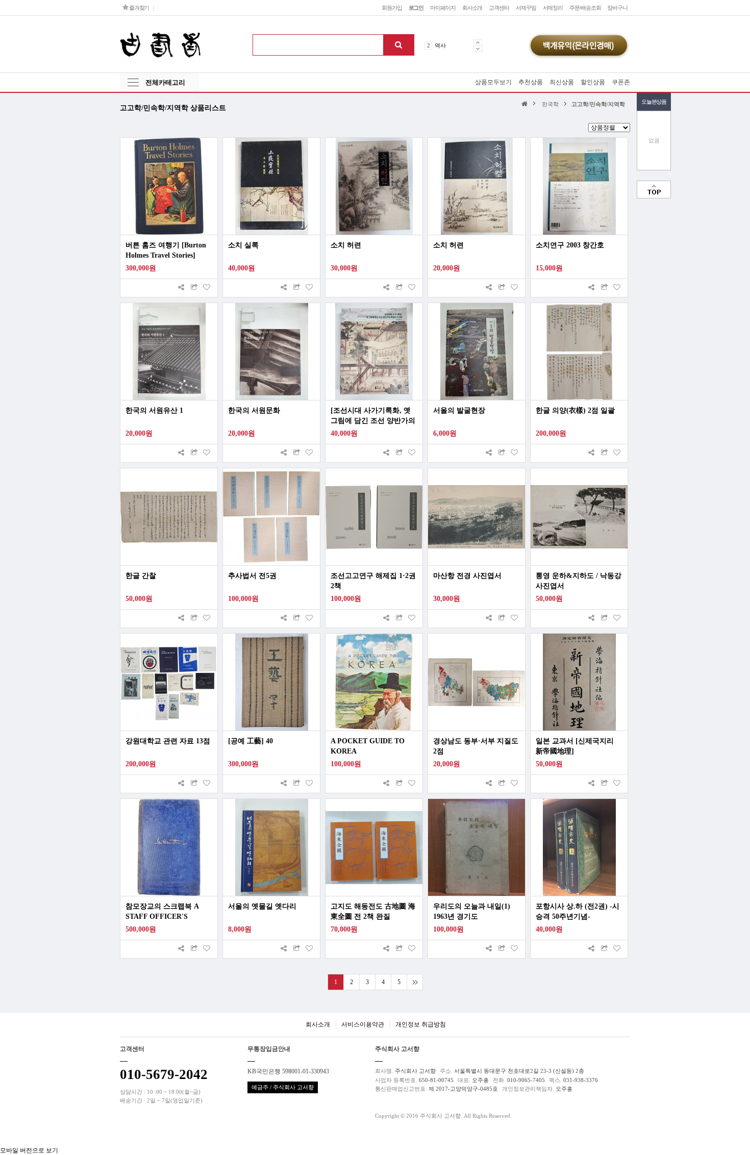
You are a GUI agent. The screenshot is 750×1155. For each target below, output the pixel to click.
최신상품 (561, 82)
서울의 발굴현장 (459, 410)
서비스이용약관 (362, 1024)
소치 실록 (243, 245)
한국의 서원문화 (254, 410)
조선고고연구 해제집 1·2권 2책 (373, 581)
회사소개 (472, 8)
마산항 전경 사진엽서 (467, 576)
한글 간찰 (141, 576)
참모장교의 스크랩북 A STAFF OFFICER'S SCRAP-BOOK (162, 912)
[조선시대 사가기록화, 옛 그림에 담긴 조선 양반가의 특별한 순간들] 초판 (373, 416)
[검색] (398, 45)
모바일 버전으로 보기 (29, 1150)
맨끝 (414, 982)
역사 (440, 45)
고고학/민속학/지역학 (598, 104)
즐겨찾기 (138, 8)
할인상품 (593, 82)
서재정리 (553, 8)
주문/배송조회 (585, 8)
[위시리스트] (206, 288)
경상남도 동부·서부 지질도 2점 (475, 746)
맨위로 (654, 189)
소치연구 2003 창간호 (570, 245)
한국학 (550, 104)
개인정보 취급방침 (420, 1024)
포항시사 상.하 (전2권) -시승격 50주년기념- (577, 911)
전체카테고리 (165, 82)
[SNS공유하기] (181, 288)
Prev (477, 42)
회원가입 (392, 8)
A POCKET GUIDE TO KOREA (368, 746)
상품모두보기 (493, 82)
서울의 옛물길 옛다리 (262, 906)
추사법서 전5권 (252, 576)
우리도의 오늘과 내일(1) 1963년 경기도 (471, 911)
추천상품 (530, 82)
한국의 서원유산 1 (154, 410)
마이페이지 (442, 8)
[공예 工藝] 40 (250, 741)
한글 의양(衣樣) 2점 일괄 (575, 410)
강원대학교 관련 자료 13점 (168, 741)
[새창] (193, 288)
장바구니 (617, 8)
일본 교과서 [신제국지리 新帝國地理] (575, 746)
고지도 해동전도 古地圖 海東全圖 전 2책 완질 (373, 911)
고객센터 (499, 8)
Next (477, 48)
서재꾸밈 (526, 8)
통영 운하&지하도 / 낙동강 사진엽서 (578, 581)
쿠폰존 (621, 82)
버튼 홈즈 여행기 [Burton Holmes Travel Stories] (166, 250)
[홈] (525, 103)
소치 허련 (346, 245)
